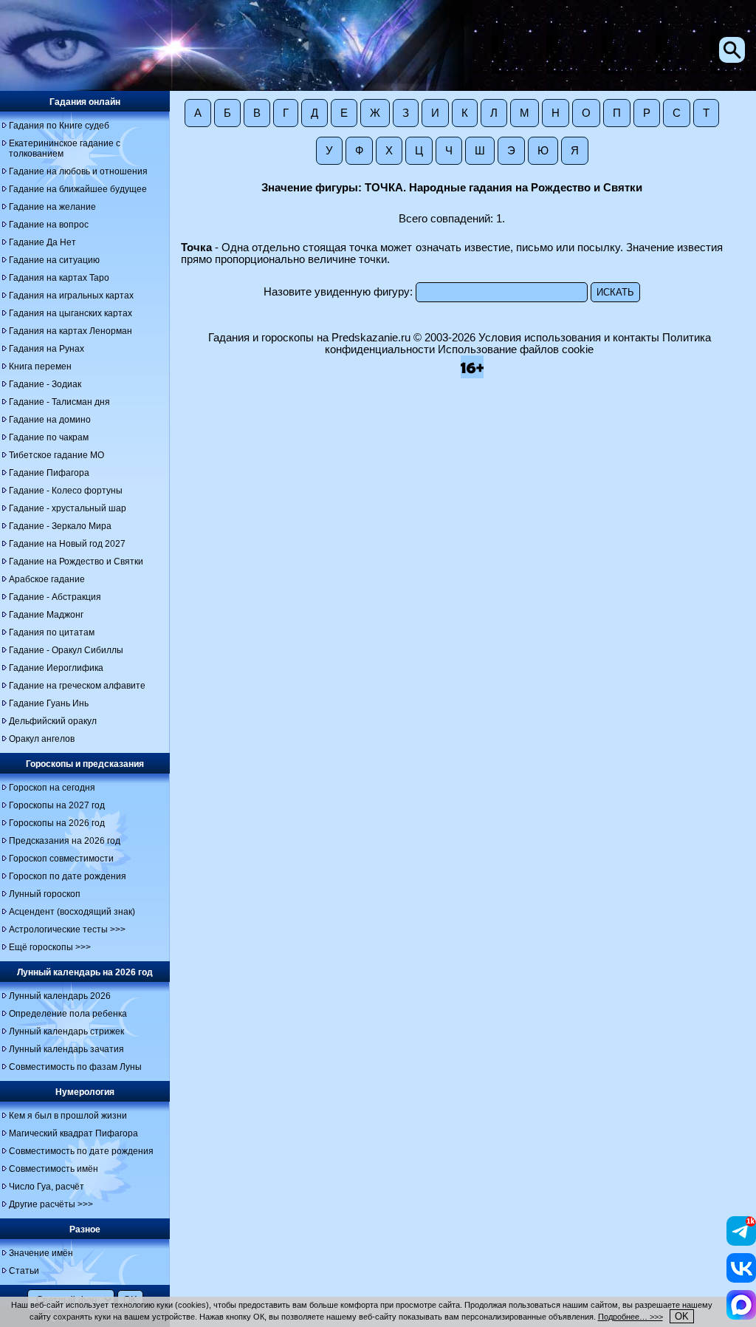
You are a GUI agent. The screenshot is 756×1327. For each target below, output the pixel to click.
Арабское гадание (47, 579)
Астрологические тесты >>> (67, 929)
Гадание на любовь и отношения (78, 171)
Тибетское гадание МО (56, 455)
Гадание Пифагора (49, 473)
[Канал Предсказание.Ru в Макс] (741, 1316)
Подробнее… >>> (630, 1316)
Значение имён (41, 1253)
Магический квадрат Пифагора (73, 1133)
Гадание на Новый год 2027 (67, 544)
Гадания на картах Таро (59, 278)
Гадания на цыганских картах (70, 313)
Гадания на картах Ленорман (70, 331)
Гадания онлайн (84, 102)
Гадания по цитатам (51, 632)
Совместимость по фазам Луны (75, 1067)
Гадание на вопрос (49, 224)
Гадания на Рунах (46, 349)
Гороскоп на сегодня (52, 787)
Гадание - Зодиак (45, 384)
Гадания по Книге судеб (59, 125)
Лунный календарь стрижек (66, 1031)
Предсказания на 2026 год (64, 841)
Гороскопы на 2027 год (57, 805)
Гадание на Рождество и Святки (76, 561)
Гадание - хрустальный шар (67, 508)
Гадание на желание (52, 207)
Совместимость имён (53, 1169)
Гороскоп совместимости (61, 858)
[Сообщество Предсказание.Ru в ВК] (741, 1279)
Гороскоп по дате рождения (67, 876)
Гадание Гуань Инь (49, 703)
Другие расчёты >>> (51, 1204)
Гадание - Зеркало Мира (60, 526)
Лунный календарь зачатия (66, 1049)
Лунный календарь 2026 (60, 996)
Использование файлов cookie (516, 349)
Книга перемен (40, 366)
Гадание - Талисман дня (59, 402)
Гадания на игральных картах (71, 295)
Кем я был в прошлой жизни (68, 1116)
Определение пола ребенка (68, 1014)
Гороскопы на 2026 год (57, 823)
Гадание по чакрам (49, 437)
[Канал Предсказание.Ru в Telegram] (741, 1242)
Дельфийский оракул (53, 721)
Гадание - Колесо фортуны (66, 490)
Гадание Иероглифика (56, 668)
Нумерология (84, 1092)
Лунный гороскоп (44, 894)
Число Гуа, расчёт (46, 1186)
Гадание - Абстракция (55, 597)
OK (682, 1316)
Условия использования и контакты (568, 338)
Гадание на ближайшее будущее (78, 189)
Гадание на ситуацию (54, 260)
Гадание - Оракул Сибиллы (66, 650)
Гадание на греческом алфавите (77, 685)
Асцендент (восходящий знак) (72, 912)
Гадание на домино (50, 420)
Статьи (24, 1271)
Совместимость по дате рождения (81, 1151)
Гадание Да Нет (42, 242)
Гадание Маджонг (46, 615)
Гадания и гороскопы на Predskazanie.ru (309, 338)
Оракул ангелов (42, 739)
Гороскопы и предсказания (85, 764)
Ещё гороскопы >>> (50, 947)
